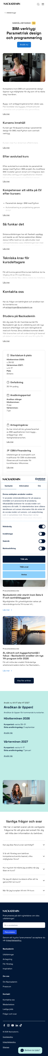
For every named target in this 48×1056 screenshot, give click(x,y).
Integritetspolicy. (14, 940)
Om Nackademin (10, 982)
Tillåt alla (24, 559)
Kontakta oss (9, 1000)
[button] (30, 1050)
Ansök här (8, 733)
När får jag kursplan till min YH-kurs (18, 890)
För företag (8, 964)
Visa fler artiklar (24, 680)
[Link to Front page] (12, 4)
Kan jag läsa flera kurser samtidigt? (18, 845)
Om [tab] (39, 486)
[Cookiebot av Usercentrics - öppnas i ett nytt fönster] (35, 479)
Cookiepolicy (8, 1037)
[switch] (40, 534)
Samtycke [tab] (9, 486)
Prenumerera (10, 932)
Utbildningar (11, 13)
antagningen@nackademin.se (18, 307)
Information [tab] (24, 486)
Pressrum (7, 986)
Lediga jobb (8, 1009)
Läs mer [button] (6, 114)
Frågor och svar (10, 1014)
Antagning (7, 959)
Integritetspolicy (9, 1042)
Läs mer (6, 610)
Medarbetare (8, 1004)
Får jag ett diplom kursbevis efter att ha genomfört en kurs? (20, 880)
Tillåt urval (24, 567)
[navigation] (38, 4)
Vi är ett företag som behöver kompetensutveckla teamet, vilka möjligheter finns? (17, 856)
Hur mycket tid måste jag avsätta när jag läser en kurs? (21, 869)
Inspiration (7, 968)
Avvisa (24, 575)
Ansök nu (24, 44)
